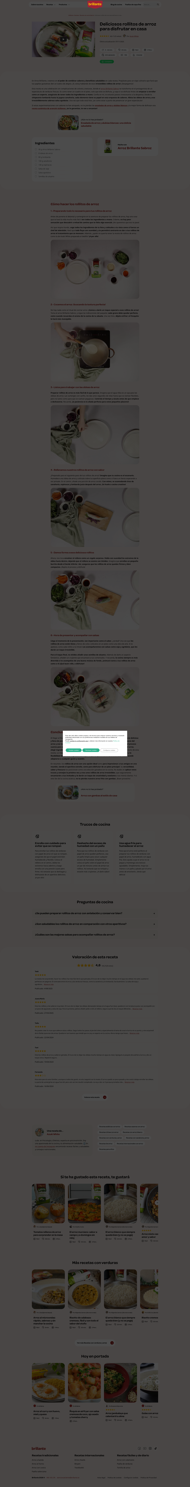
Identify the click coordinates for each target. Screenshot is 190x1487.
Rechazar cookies (91, 750)
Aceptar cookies (74, 750)
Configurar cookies (109, 750)
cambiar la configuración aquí (79, 741)
